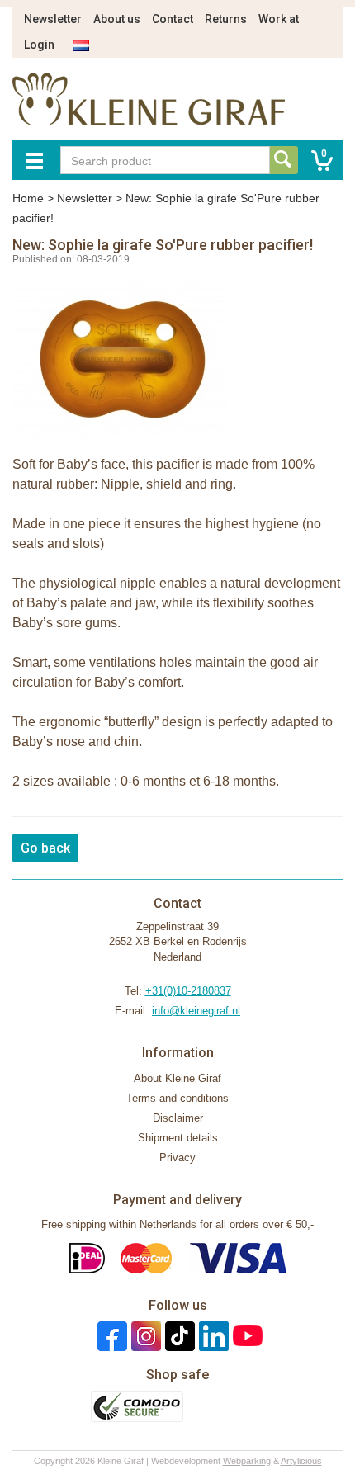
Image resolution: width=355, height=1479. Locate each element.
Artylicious (301, 1461)
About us (116, 19)
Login (39, 44)
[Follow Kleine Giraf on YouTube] (246, 1336)
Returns (226, 19)
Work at (278, 19)
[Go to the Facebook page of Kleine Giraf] (110, 1336)
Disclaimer (178, 1118)
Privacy (177, 1157)
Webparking (247, 1461)
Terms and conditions (177, 1098)
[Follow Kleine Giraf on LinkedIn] (212, 1336)
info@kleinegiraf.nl (196, 1010)
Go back (45, 848)
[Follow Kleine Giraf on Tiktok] (178, 1336)
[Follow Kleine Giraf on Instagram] (144, 1336)
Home (28, 198)
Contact (172, 19)
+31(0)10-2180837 (188, 991)
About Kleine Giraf (177, 1078)
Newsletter (53, 19)
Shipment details (178, 1138)
